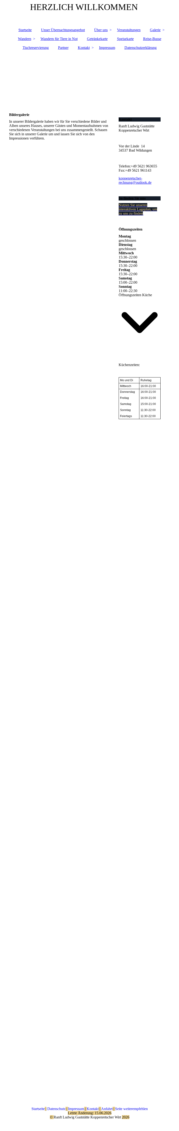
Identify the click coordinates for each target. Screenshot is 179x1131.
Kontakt (84, 48)
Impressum (107, 48)
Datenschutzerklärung (140, 48)
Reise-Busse (152, 39)
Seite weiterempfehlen (131, 1109)
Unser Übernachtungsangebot (63, 30)
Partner (63, 48)
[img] (89, 79)
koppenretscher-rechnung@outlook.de (135, 180)
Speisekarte (125, 39)
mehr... (14, 1071)
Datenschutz (55, 1109)
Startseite (25, 30)
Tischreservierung (36, 48)
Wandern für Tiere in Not (59, 39)
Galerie (155, 30)
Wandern (24, 39)
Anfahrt (107, 1109)
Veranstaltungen (129, 30)
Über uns (101, 30)
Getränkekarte (97, 39)
